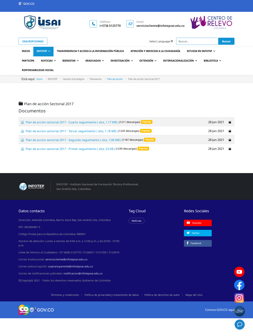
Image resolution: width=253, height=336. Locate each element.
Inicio (26, 51)
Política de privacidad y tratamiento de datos (112, 295)
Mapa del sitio (193, 295)
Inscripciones (33, 41)
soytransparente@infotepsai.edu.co (70, 266)
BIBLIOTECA (211, 60)
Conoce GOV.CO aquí (219, 310)
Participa (28, 60)
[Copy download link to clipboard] (230, 122)
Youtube (196, 222)
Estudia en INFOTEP (199, 51)
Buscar (226, 41)
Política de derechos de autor (162, 295)
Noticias (47, 60)
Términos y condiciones (65, 295)
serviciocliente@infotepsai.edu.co (66, 259)
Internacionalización (178, 60)
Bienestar (69, 60)
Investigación (120, 60)
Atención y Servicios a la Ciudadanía (155, 51)
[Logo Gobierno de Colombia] (126, 4)
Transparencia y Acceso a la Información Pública (90, 51)
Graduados (93, 60)
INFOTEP (42, 51)
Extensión (146, 60)
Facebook (195, 243)
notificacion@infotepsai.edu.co (83, 273)
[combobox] (197, 41)
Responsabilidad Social (38, 70)
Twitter (195, 233)
